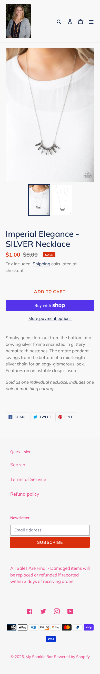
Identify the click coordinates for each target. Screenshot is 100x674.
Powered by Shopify (72, 656)
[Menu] (91, 21)
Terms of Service (28, 479)
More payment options (50, 318)
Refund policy (24, 494)
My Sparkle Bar (39, 656)
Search (17, 465)
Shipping (41, 263)
